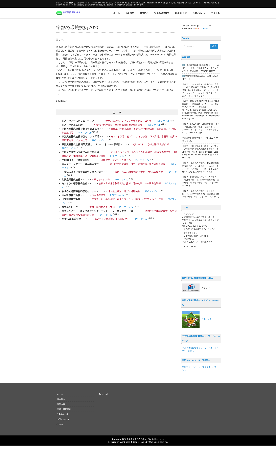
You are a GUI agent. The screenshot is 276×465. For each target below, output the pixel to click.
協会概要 (130, 13)
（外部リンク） (207, 319)
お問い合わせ (199, 13)
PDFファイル (163, 120)
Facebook (104, 394)
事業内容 (144, 13)
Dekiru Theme (139, 442)
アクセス (215, 13)
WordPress (125, 442)
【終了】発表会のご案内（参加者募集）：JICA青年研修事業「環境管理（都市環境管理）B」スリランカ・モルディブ (201, 194)
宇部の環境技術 (161, 13)
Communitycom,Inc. (158, 442)
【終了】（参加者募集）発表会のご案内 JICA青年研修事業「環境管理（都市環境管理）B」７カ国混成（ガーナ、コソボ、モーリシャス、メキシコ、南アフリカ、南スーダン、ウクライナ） (201, 90)
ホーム (116, 13)
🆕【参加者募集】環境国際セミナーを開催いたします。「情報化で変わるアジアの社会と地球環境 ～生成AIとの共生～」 (200, 68)
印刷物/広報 (181, 13)
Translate (204, 28)
